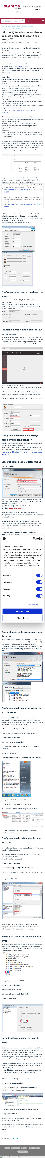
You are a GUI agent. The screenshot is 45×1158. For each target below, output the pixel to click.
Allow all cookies (22, 611)
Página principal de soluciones (11, 26)
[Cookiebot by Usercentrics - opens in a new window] (32, 538)
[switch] (39, 582)
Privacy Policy (34, 1148)
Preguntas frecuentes (28, 26)
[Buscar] (24, 21)
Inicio (7, 1148)
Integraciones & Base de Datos (12, 29)
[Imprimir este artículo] (11, 39)
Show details (33, 605)
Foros (24, 1148)
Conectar (13, 12)
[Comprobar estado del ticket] (28, 21)
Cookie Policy (22, 1152)
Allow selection (22, 618)
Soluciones (15, 1148)
